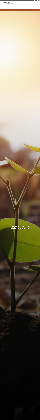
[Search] (36, 6)
